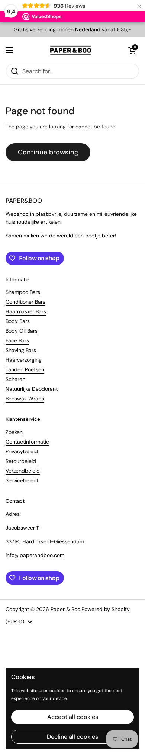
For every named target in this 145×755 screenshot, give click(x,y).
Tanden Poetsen (25, 369)
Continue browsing (48, 152)
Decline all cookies (72, 736)
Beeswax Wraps (25, 398)
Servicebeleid (22, 480)
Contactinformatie (27, 441)
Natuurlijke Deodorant (32, 389)
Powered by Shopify (105, 609)
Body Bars (18, 321)
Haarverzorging (24, 359)
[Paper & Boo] (70, 50)
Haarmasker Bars (26, 311)
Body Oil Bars (22, 330)
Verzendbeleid (23, 470)
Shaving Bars (21, 350)
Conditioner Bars (25, 301)
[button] (132, 50)
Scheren (15, 379)
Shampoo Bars (23, 292)
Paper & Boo (65, 609)
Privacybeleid (22, 451)
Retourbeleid (21, 461)
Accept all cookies (72, 717)
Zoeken (14, 432)
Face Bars (17, 340)
